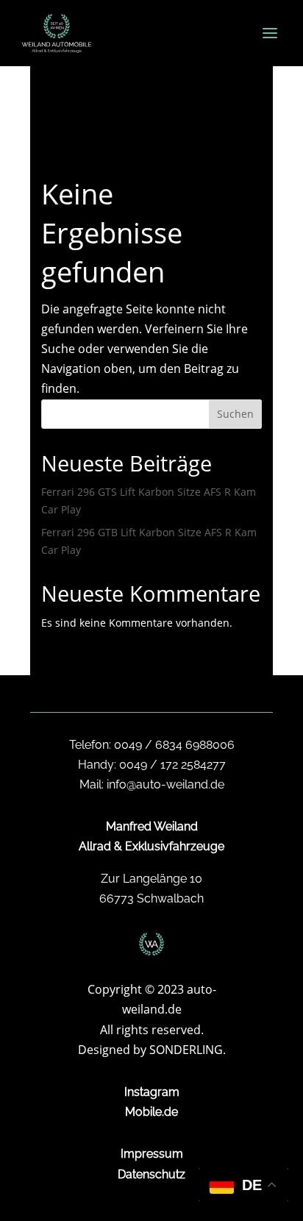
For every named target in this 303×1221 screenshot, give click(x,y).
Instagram (151, 1092)
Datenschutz (151, 1174)
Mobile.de (151, 1112)
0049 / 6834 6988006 (174, 745)
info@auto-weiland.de (165, 784)
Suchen (235, 414)
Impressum (152, 1154)
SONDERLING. (187, 1050)
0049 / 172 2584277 (172, 765)
